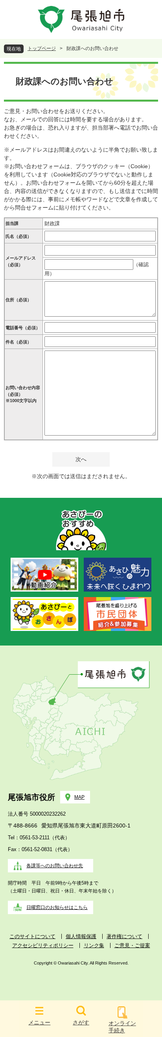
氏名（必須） (18, 236)
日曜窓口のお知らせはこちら (57, 907)
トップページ (42, 48)
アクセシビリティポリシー (43, 945)
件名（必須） (18, 341)
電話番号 (23, 327)
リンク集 (94, 945)
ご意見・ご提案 (132, 945)
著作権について (124, 936)
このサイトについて (32, 936)
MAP (79, 797)
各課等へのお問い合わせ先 (54, 865)
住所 (18, 299)
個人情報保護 (81, 936)
